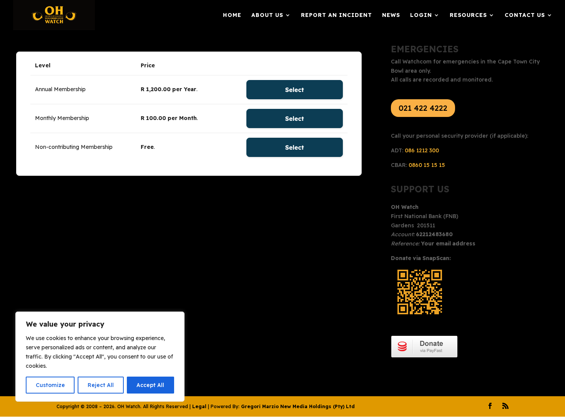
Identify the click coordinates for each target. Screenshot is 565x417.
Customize (50, 385)
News (391, 15)
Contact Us (525, 15)
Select (294, 89)
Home (232, 15)
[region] (99, 357)
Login (421, 15)
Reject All (101, 385)
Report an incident (336, 15)
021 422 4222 (423, 108)
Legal (199, 406)
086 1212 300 (422, 150)
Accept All (150, 385)
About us (267, 15)
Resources (468, 15)
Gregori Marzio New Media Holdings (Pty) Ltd (298, 406)
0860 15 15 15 (427, 165)
